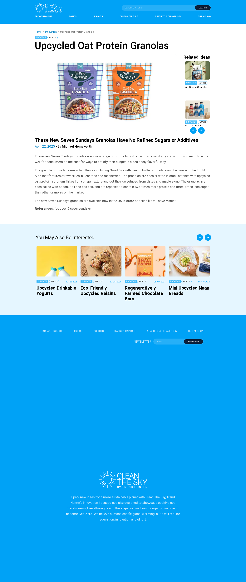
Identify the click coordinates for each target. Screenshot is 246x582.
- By (63, 146)
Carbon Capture (129, 16)
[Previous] (200, 237)
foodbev (60, 208)
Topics (72, 16)
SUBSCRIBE (193, 341)
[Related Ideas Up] (201, 130)
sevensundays (80, 208)
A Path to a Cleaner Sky (168, 16)
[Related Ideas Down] (193, 130)
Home (38, 31)
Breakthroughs (43, 16)
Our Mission (204, 16)
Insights (98, 16)
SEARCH (203, 8)
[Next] (208, 237)
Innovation (51, 31)
